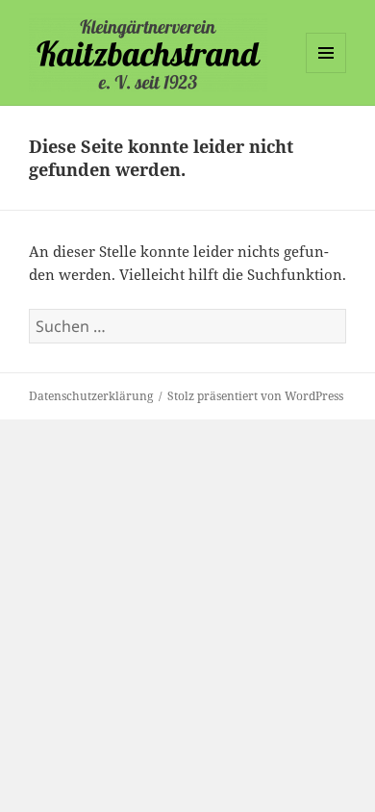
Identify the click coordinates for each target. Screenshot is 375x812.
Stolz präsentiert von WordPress (255, 396)
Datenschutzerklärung (91, 396)
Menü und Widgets (326, 72)
